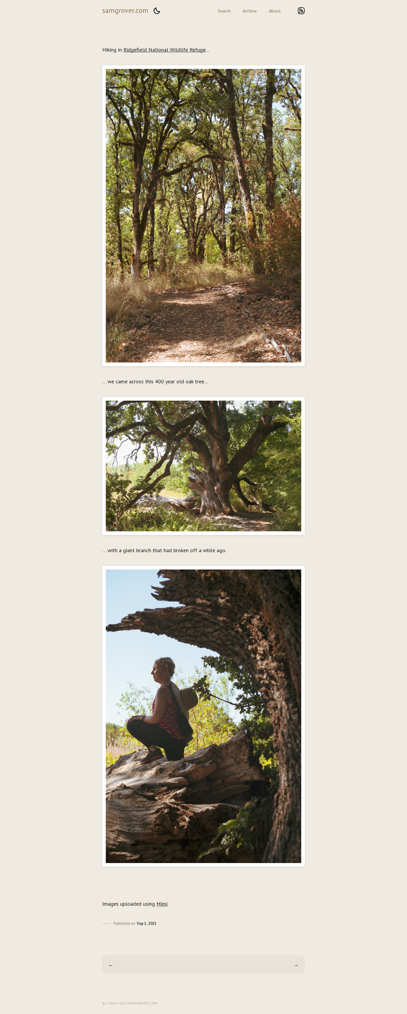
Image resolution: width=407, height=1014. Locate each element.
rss (301, 10)
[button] (156, 10)
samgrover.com (125, 10)
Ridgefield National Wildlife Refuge (164, 49)
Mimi (161, 903)
